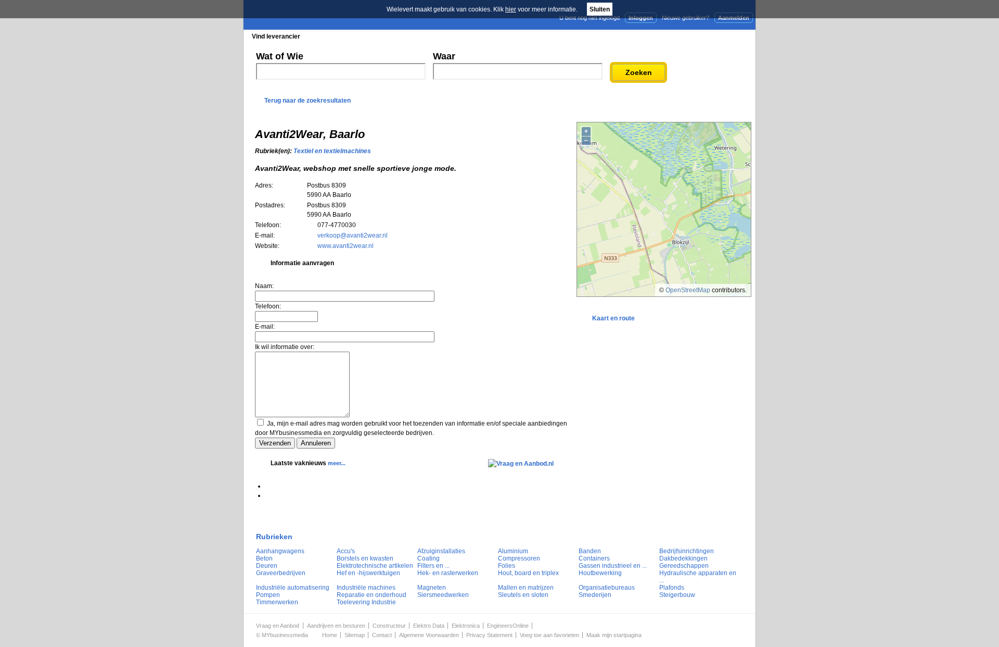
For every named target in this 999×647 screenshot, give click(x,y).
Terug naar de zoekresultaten (307, 100)
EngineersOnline (508, 626)
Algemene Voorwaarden (429, 635)
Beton (264, 558)
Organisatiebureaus (607, 587)
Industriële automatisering (292, 587)
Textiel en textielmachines (332, 151)
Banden (590, 551)
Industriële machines (366, 587)
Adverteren (644, 36)
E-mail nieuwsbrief (579, 36)
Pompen (268, 595)
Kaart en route (613, 318)
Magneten (431, 587)
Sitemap (354, 635)
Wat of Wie (279, 56)
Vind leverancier (276, 36)
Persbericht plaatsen (717, 36)
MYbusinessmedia (285, 635)
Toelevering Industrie (366, 602)
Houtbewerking (600, 573)
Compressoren (519, 558)
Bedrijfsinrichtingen (686, 551)
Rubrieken (274, 536)
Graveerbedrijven (280, 573)
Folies (506, 565)
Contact (382, 635)
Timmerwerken (277, 602)
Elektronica (466, 626)
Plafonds (671, 587)
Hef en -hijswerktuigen (368, 573)
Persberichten (498, 36)
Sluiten (600, 9)
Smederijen (595, 595)
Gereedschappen (684, 565)
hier (510, 9)
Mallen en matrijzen (526, 587)
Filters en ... (433, 565)
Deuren (266, 565)
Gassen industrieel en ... (613, 565)
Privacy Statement (489, 635)
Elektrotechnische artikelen (375, 565)
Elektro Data (428, 626)
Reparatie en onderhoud (371, 595)
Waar (444, 56)
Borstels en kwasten (365, 558)
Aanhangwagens (280, 551)
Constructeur (389, 626)
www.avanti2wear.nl (345, 246)
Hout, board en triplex (528, 573)
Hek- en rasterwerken (447, 573)
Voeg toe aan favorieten (549, 635)
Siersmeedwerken (443, 595)
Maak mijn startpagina (614, 635)
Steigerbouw (677, 595)
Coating (428, 558)
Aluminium (513, 551)
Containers (594, 558)
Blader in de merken (430, 36)
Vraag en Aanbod (277, 626)
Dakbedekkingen (683, 558)
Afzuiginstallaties (441, 551)
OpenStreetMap (687, 290)
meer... (336, 463)
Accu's (346, 551)
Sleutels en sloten (523, 595)
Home (329, 635)
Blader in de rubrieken (350, 36)
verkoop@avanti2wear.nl (352, 235)
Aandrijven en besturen (336, 626)
